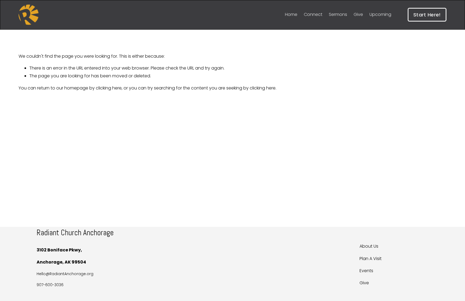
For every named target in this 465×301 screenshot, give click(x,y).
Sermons (338, 14)
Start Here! (427, 14)
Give (358, 14)
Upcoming (380, 14)
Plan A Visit (371, 258)
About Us (369, 246)
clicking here (109, 88)
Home (291, 14)
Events (366, 271)
